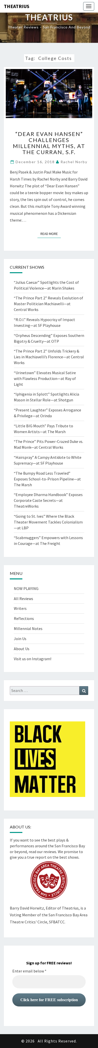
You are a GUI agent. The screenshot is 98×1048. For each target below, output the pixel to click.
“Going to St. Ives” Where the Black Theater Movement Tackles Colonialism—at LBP (48, 522)
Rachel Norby (74, 162)
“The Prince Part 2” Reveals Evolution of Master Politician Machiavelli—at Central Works (48, 303)
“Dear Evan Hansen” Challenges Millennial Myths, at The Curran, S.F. (49, 143)
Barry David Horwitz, (27, 908)
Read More (50, 233)
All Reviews (23, 598)
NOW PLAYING (26, 588)
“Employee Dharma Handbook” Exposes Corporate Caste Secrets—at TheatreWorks (48, 500)
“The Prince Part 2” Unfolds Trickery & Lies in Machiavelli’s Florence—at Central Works (49, 356)
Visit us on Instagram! (32, 658)
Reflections (24, 618)
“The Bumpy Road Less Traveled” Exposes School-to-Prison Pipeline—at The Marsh (47, 479)
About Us (21, 648)
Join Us (20, 638)
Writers (20, 608)
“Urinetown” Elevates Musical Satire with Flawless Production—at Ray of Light (45, 378)
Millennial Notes (28, 628)
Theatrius (16, 6)
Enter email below (29, 970)
